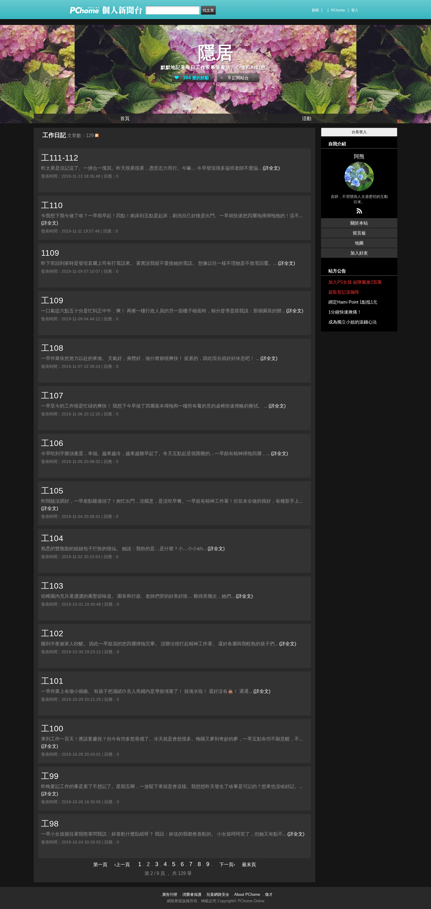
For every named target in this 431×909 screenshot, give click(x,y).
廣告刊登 (169, 894)
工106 (52, 443)
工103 (52, 585)
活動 (306, 118)
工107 (52, 395)
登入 (354, 10)
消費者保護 (191, 894)
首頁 (125, 118)
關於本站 (359, 222)
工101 (52, 681)
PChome (338, 10)
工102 (52, 633)
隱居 (215, 53)
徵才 (269, 894)
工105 (52, 490)
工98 (50, 823)
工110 (52, 205)
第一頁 (100, 864)
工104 (52, 538)
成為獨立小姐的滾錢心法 (352, 321)
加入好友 (359, 252)
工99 (50, 776)
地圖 (359, 242)
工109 (52, 300)
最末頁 (249, 864)
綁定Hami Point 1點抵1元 (352, 301)
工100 (52, 728)
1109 (50, 252)
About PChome (247, 894)
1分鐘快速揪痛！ (345, 311)
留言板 (359, 232)
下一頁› (227, 864)
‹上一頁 (122, 864)
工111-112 (59, 157)
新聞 (315, 10)
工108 (52, 348)
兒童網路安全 (217, 894)
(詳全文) (271, 168)
